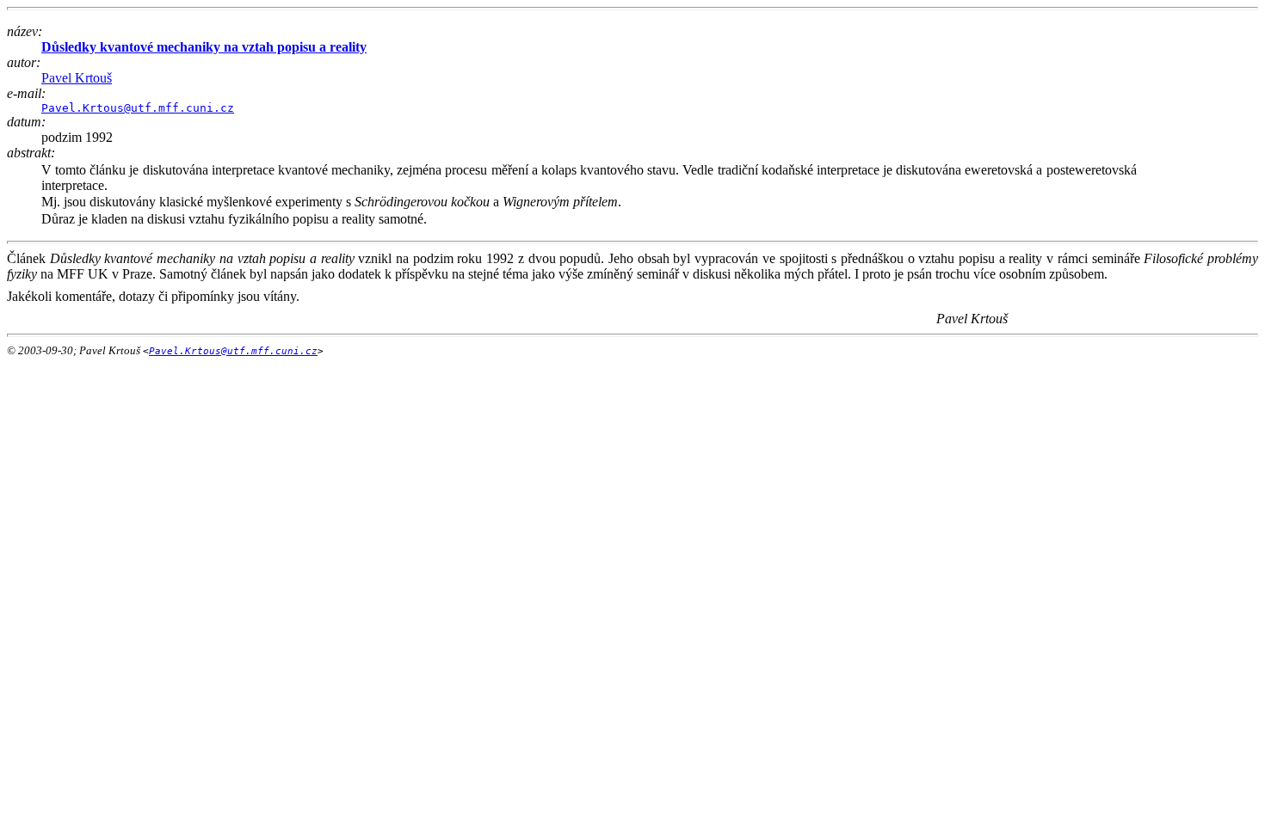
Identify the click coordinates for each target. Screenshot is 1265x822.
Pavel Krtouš (76, 78)
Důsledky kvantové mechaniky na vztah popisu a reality (204, 47)
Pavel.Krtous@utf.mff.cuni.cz (137, 107)
